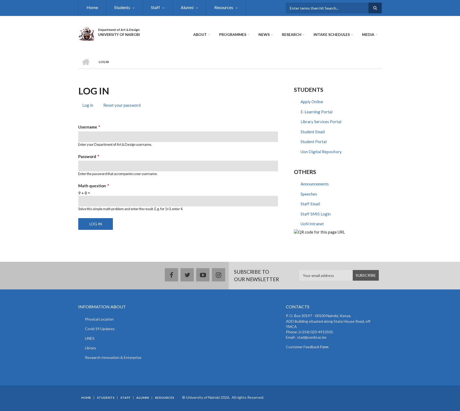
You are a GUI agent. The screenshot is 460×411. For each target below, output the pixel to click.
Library (90, 348)
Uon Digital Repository (321, 151)
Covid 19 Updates (100, 328)
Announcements (315, 183)
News (264, 34)
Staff (155, 7)
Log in (89, 106)
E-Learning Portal (316, 111)
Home (92, 7)
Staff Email (310, 203)
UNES (90, 338)
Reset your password (122, 105)
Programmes (232, 34)
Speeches (309, 194)
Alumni (187, 7)
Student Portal (314, 141)
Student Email (313, 131)
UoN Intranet (312, 223)
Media (368, 34)
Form (323, 346)
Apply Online (312, 101)
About (200, 34)
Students (122, 7)
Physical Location (99, 319)
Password (87, 156)
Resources (223, 7)
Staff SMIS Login (316, 213)
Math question (92, 185)
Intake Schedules (332, 34)
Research (291, 34)
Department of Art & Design (118, 30)
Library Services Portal (321, 121)
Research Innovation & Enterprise (113, 357)
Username (87, 126)
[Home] (86, 33)
